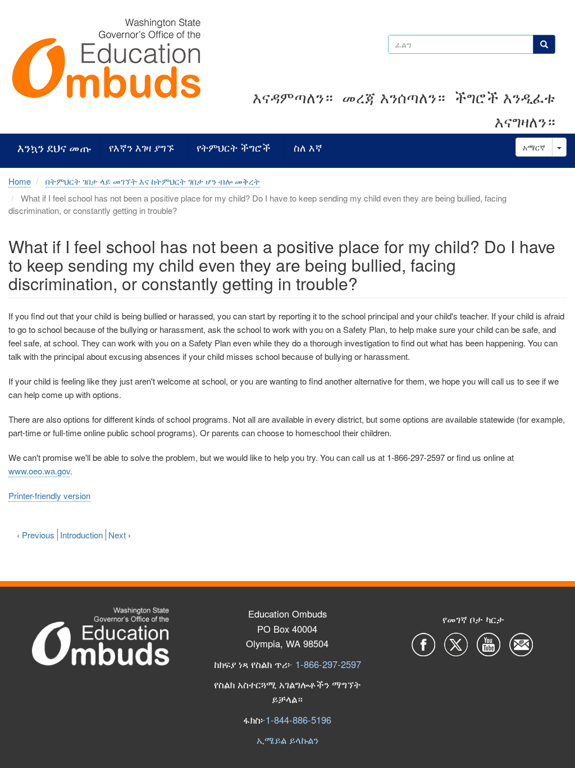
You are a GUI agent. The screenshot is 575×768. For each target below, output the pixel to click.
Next (119, 535)
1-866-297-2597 (328, 664)
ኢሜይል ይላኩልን (287, 740)
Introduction (81, 535)
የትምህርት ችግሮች (234, 147)
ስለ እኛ (308, 147)
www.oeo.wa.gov (39, 471)
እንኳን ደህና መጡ (54, 148)
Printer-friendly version (49, 495)
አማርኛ (534, 147)
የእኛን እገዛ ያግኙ (141, 147)
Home (19, 181)
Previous (35, 535)
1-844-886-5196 (298, 719)
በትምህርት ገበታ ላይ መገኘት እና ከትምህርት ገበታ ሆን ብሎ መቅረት (152, 181)
